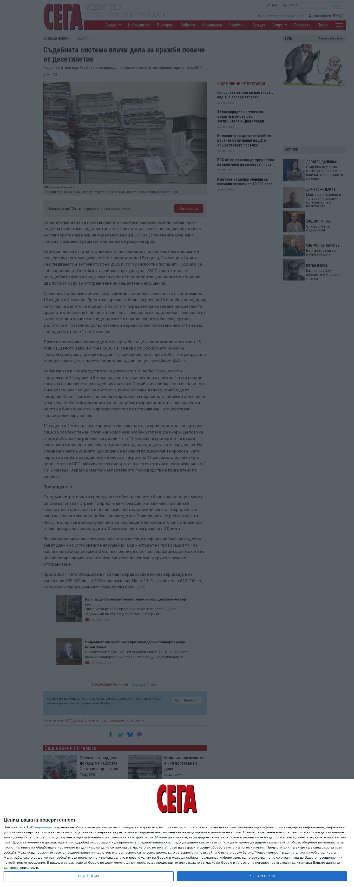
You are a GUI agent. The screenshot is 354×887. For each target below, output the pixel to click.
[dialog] (177, 833)
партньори (43, 827)
